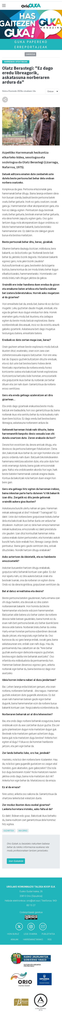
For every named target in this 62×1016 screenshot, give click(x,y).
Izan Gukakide (16, 861)
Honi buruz (13, 934)
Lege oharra (30, 934)
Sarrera (30, 54)
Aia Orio (22, 830)
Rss (49, 939)
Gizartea (9, 830)
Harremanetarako (33, 939)
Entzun (50, 91)
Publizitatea (48, 934)
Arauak (14, 939)
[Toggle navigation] (4, 5)
